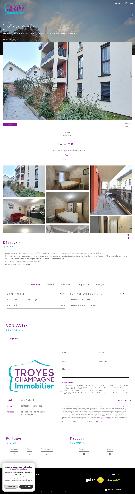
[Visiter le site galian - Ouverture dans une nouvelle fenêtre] (90, 480)
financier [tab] (65, 284)
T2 (47, 33)
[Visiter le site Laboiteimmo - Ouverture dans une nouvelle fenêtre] (113, 490)
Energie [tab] (100, 284)
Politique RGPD (86, 491)
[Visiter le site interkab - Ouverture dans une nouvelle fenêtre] (113, 480)
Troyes (32, 33)
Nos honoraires (47, 491)
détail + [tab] (50, 284)
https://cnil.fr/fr (73, 414)
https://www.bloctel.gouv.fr (109, 417)
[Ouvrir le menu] (132, 3)
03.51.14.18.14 (27, 400)
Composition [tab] (83, 284)
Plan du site (55, 491)
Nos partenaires (77, 491)
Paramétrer (11, 486)
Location (25, 33)
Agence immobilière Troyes (12, 33)
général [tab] (35, 284)
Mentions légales (64, 491)
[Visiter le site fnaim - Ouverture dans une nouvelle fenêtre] (100, 480)
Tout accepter (26, 486)
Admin (70, 491)
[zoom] (24, 197)
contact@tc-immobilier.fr (32, 405)
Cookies (93, 491)
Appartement (40, 33)
